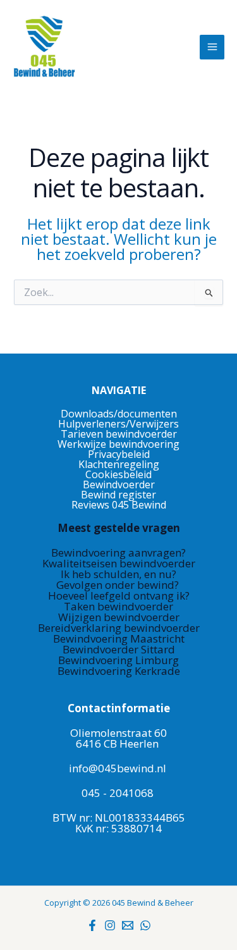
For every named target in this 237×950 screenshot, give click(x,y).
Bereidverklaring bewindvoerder (119, 627)
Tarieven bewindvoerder (119, 434)
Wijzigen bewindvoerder (118, 617)
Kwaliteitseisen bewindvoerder (118, 563)
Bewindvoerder (119, 484)
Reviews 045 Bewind (118, 505)
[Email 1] (127, 925)
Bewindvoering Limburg (118, 660)
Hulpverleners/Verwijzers (118, 424)
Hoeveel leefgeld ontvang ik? (119, 595)
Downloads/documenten (119, 414)
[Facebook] (92, 925)
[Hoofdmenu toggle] (212, 47)
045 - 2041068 (118, 793)
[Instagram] (110, 925)
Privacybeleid (119, 454)
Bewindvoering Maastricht (119, 638)
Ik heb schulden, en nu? (118, 574)
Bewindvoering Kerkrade (119, 670)
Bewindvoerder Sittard (119, 649)
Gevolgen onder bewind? (118, 584)
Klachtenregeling (118, 464)
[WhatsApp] (145, 925)
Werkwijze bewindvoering (118, 444)
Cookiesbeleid (118, 474)
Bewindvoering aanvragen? (118, 552)
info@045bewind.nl (117, 768)
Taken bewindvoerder (118, 606)
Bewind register (118, 495)
